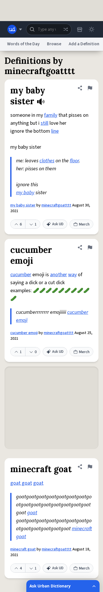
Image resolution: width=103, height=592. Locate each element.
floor (74, 160)
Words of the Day (23, 44)
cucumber (20, 274)
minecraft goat (23, 549)
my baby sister (22, 205)
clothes (46, 160)
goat (38, 483)
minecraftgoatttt (56, 205)
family (50, 115)
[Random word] (65, 29)
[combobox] (49, 29)
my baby (25, 192)
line (55, 131)
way (72, 274)
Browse (54, 44)
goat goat (21, 483)
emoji (21, 320)
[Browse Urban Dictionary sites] (15, 29)
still (44, 123)
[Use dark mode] (91, 29)
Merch (84, 224)
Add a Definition (84, 44)
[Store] (79, 29)
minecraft (82, 528)
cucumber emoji (24, 333)
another (58, 274)
